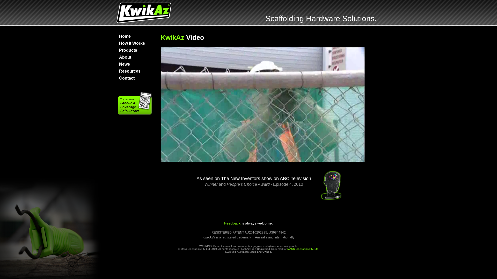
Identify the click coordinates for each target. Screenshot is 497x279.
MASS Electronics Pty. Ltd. (303, 248)
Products (128, 50)
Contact (127, 78)
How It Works (132, 43)
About (125, 57)
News (124, 64)
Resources (130, 71)
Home (125, 36)
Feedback (232, 223)
